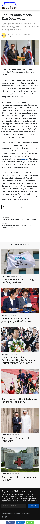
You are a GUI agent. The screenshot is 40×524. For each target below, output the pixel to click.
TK (10, 36)
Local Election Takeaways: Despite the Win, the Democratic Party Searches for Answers (19, 360)
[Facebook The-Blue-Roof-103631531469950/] (2, 517)
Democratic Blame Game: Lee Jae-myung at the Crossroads (17, 320)
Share (11, 522)
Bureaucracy (6, 276)
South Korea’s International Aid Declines (19, 478)
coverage (25, 159)
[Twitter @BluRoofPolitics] (6, 517)
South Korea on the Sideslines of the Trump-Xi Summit (19, 400)
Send (30, 522)
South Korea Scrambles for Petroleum (16, 439)
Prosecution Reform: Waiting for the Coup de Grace (19, 281)
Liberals (6, 207)
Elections (5, 354)
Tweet (21, 522)
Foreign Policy (18, 207)
